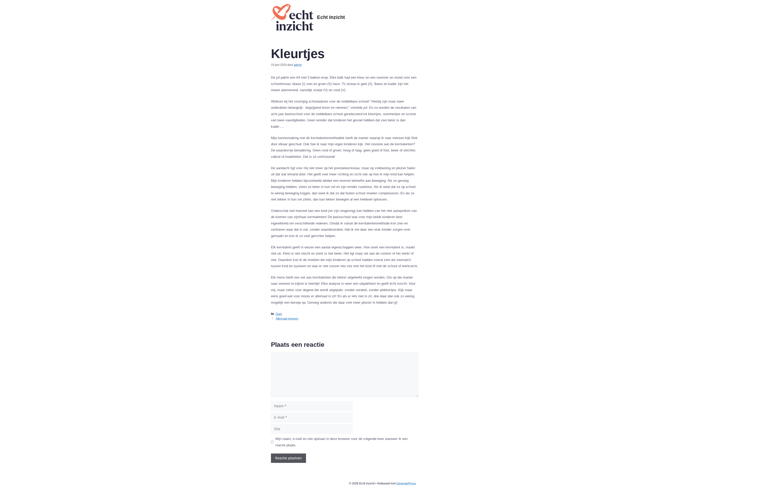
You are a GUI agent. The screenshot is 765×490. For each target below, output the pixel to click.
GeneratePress (406, 483)
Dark (279, 314)
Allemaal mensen (287, 318)
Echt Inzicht (331, 17)
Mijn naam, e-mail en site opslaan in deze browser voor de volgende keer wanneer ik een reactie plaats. (341, 442)
